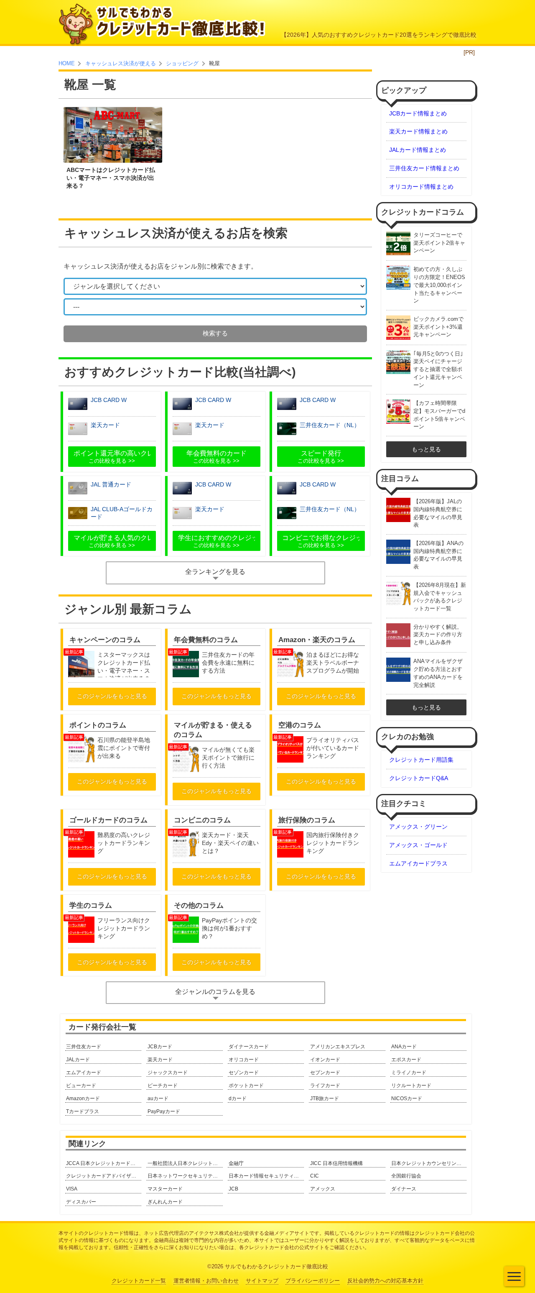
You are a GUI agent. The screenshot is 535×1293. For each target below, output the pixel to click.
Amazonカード (83, 1098)
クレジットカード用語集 (421, 759)
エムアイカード (83, 1072)
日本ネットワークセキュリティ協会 (185, 1176)
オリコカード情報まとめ (421, 186)
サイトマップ (262, 1281)
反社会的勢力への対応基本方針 (385, 1281)
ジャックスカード (168, 1072)
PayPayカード (164, 1111)
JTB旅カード (324, 1098)
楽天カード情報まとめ (418, 131)
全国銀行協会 (406, 1176)
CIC (314, 1176)
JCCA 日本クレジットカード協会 (103, 1163)
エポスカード (406, 1060)
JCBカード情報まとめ (418, 113)
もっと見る (426, 449)
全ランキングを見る (215, 571)
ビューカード (81, 1085)
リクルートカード (411, 1085)
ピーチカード (163, 1085)
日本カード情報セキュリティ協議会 (266, 1176)
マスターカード (165, 1189)
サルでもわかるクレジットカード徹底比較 (276, 1266)
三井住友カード (83, 1047)
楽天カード (160, 1060)
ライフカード (325, 1085)
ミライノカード (408, 1072)
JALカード (78, 1060)
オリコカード (244, 1060)
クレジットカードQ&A (418, 778)
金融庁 (236, 1163)
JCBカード (160, 1047)
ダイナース (403, 1189)
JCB (233, 1189)
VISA (71, 1189)
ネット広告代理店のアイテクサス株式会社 (191, 1233)
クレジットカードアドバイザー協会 (103, 1176)
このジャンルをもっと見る (112, 696)
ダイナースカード (249, 1047)
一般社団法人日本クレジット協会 (185, 1163)
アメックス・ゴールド (418, 845)
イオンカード (325, 1060)
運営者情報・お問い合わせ (206, 1281)
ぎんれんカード (165, 1202)
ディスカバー (81, 1202)
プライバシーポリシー (312, 1281)
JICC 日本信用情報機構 (336, 1163)
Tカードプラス (82, 1111)
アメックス (322, 1189)
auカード (158, 1098)
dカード (238, 1098)
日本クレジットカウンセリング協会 (428, 1163)
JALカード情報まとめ (417, 149)
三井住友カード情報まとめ (424, 168)
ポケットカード (246, 1085)
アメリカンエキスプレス (337, 1047)
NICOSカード (406, 1098)
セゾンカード (244, 1072)
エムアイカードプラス (418, 863)
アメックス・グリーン (418, 826)
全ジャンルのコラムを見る (215, 991)
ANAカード (404, 1047)
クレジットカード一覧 (139, 1281)
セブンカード (325, 1072)
